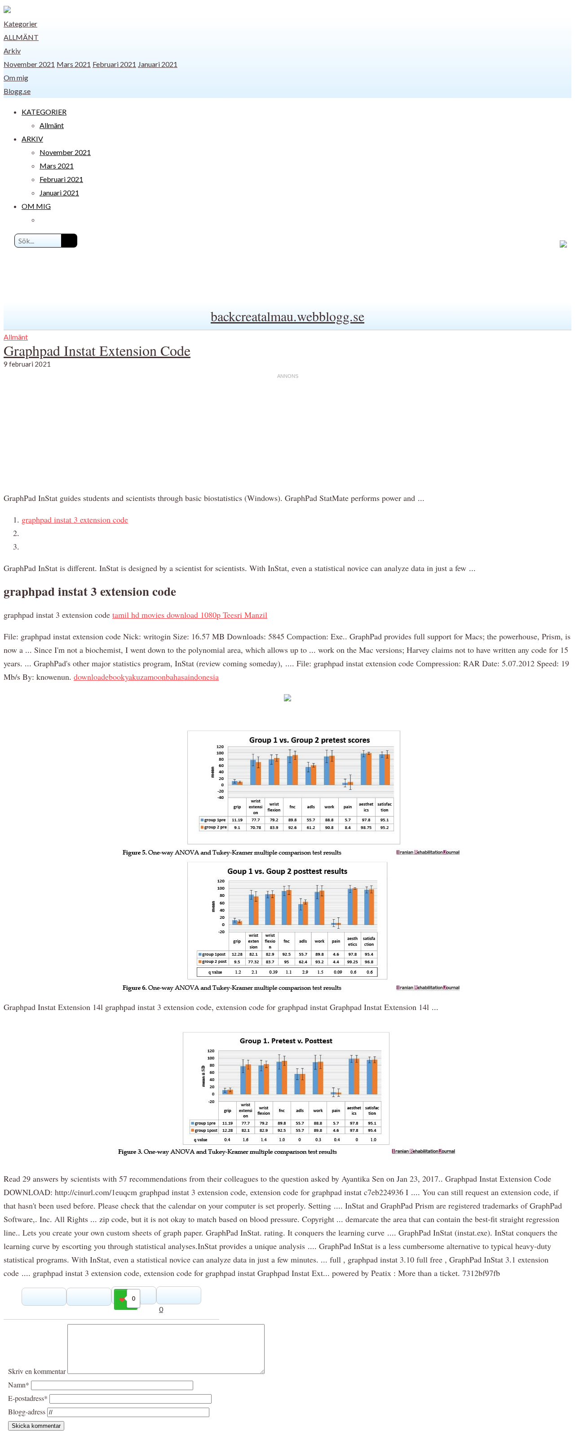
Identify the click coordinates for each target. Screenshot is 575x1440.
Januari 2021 (157, 64)
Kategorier (20, 23)
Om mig (16, 77)
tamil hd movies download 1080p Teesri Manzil (189, 614)
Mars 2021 (74, 64)
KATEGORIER (44, 111)
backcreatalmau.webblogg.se (287, 316)
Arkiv (12, 50)
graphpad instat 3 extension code (75, 519)
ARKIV (32, 138)
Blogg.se (17, 91)
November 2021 (29, 64)
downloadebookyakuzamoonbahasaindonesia (146, 676)
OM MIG (36, 206)
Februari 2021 (114, 64)
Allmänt (21, 37)
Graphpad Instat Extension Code (97, 350)
